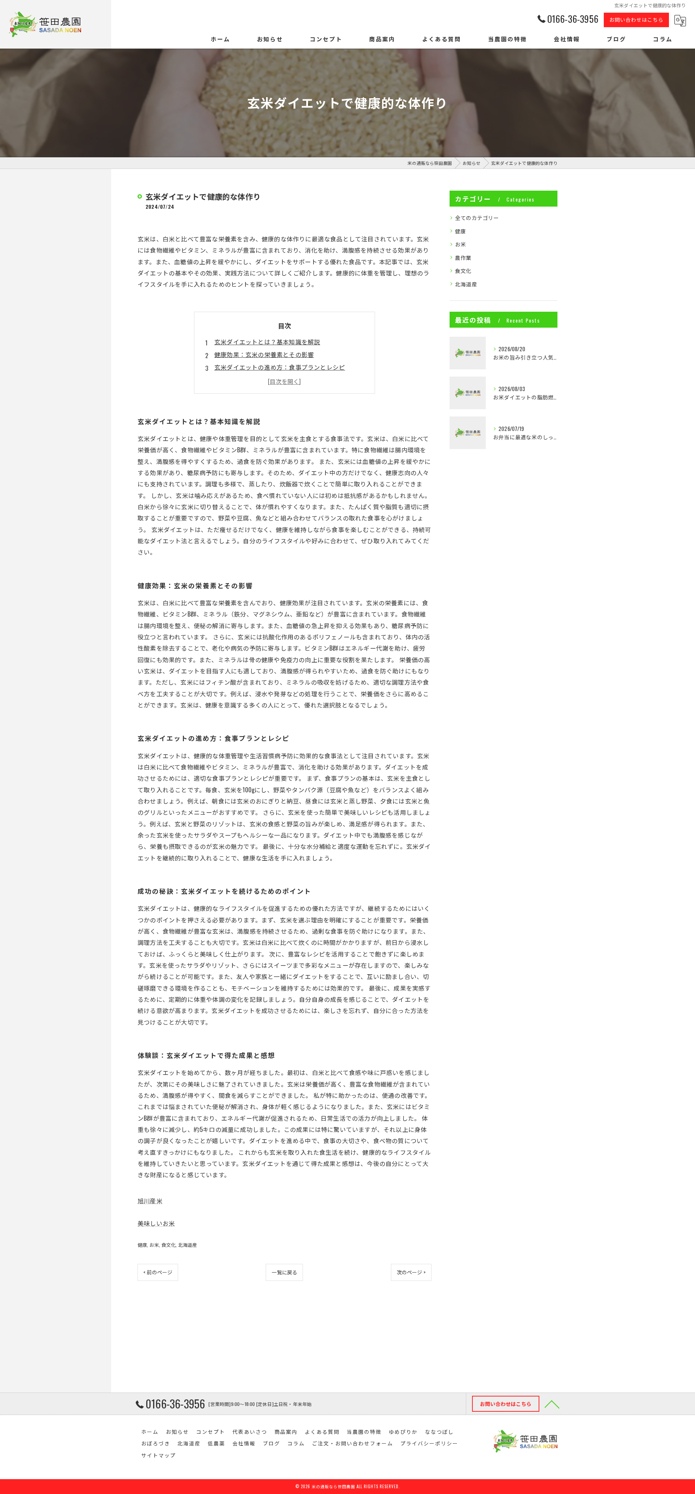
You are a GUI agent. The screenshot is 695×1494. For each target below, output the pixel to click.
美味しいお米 (156, 1223)
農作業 (463, 257)
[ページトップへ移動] (552, 1404)
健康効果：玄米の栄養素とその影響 (264, 354)
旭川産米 (150, 1200)
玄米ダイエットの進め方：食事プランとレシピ (279, 367)
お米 (154, 1244)
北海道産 (187, 1244)
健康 (142, 1244)
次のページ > (411, 1272)
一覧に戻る (284, 1272)
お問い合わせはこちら (636, 19)
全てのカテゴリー (477, 217)
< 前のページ (157, 1272)
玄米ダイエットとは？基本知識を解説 (267, 341)
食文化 (168, 1244)
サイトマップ (158, 1455)
